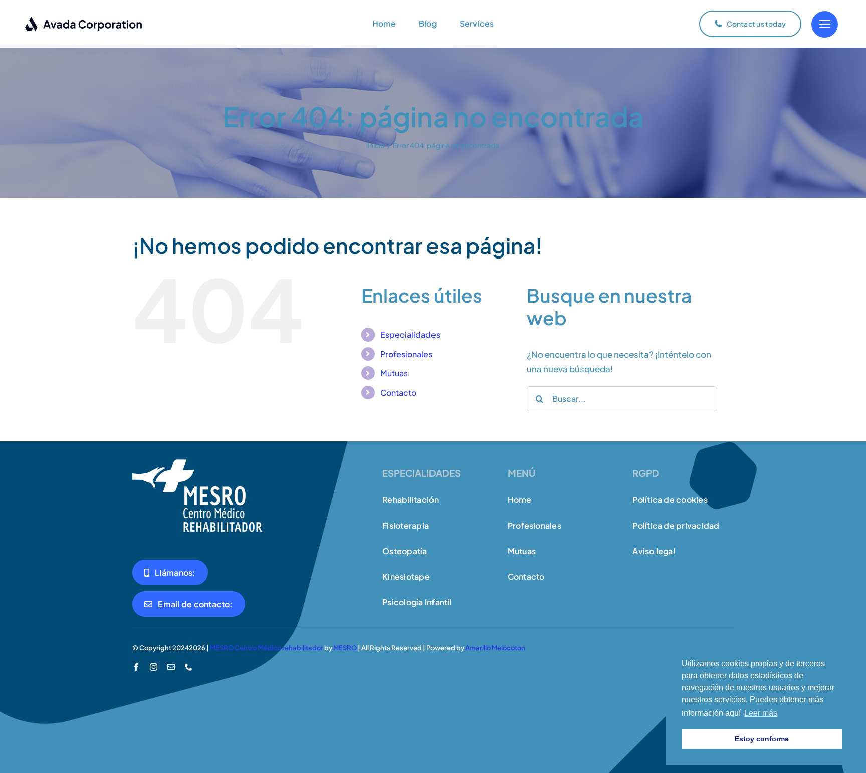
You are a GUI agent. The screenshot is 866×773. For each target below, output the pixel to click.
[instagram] (153, 667)
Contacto (398, 392)
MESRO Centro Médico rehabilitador (266, 648)
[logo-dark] (84, 20)
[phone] (188, 667)
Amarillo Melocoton (495, 648)
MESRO (345, 648)
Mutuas (394, 373)
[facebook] (136, 667)
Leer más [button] (760, 713)
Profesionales (406, 354)
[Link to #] (824, 24)
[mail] (171, 667)
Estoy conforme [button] (762, 739)
